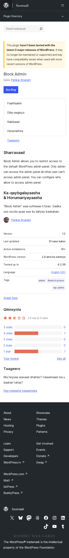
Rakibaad (13, 122)
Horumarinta (15, 131)
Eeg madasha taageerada (20, 390)
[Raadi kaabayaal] (41, 28)
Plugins (40, 425)
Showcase (43, 413)
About (7, 413)
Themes (41, 419)
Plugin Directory (13, 16)
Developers (11, 456)
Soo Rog (11, 89)
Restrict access (56, 280)
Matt (8, 480)
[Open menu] (63, 5)
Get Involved (44, 443)
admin (42, 280)
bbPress (11, 486)
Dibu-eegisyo (15, 112)
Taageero (13, 140)
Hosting (9, 425)
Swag (41, 462)
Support (9, 450)
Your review (11, 358)
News (7, 419)
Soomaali (18, 509)
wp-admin (58, 287)
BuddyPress (13, 493)
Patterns (41, 431)
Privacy (8, 431)
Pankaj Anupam (21, 80)
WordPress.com (16, 474)
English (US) (58, 272)
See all (61, 358)
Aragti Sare (11, 298)
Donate (43, 456)
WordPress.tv (14, 462)
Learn (7, 443)
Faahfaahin (14, 103)
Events (40, 450)
